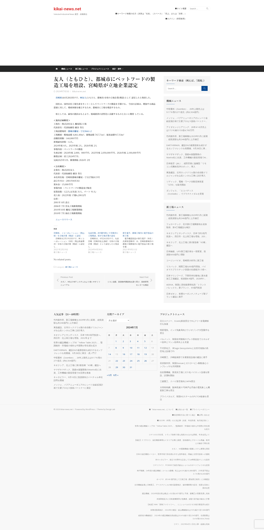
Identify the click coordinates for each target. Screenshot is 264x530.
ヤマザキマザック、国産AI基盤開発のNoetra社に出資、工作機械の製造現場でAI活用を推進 (186, 156)
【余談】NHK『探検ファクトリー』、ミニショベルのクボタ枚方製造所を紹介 (178, 504)
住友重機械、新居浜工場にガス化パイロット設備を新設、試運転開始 (184, 374)
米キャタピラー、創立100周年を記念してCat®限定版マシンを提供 (182, 459)
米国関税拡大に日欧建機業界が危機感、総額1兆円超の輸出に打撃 (183, 499)
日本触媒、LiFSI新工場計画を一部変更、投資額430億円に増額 (186, 253)
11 (138, 347)
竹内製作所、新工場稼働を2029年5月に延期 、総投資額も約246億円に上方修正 (187, 138)
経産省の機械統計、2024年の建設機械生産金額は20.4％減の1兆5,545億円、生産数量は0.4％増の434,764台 (174, 517)
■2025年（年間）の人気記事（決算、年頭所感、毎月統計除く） (183, 420)
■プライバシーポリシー (200, 409)
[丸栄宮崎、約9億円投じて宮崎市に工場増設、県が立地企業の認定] (105, 243)
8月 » (115, 375)
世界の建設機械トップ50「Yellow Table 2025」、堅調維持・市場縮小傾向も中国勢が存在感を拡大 (172, 427)
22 (117, 360)
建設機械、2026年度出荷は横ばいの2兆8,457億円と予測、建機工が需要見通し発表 (176, 493)
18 (138, 354)
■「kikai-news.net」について (161, 409)
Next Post (127, 281)
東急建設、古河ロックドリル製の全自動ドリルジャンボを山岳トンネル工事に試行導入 (187, 174)
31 (131, 367)
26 (145, 360)
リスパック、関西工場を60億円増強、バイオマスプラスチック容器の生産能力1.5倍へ (186, 268)
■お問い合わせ (203, 415)
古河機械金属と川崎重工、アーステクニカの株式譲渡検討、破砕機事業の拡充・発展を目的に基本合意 (172, 486)
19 (145, 354)
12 (145, 347)
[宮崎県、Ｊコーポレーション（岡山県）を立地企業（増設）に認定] (71, 243)
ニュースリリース (64, 220)
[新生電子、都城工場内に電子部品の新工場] (140, 243)
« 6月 (109, 375)
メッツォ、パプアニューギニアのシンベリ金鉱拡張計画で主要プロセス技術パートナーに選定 (187, 120)
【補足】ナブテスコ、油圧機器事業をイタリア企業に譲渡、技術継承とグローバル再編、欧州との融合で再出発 (172, 441)
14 (109, 354)
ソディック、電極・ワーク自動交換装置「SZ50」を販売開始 (185, 183)
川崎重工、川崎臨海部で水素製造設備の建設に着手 (183, 357)
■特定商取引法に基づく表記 (183, 415)
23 (124, 360)
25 (138, 360)
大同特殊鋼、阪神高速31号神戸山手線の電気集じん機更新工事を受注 (185, 389)
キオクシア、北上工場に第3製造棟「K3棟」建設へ (186, 244)
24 (131, 360)
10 (131, 347)
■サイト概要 (180, 8)
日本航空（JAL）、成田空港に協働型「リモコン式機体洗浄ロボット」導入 (186, 165)
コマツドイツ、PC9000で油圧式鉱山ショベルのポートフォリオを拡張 (181, 465)
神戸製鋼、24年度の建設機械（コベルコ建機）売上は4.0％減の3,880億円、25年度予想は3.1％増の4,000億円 (173, 472)
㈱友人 (83, 98)
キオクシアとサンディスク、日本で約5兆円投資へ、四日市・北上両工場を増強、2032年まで (186, 235)
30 (124, 367)
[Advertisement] (132, 45)
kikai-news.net (67, 8)
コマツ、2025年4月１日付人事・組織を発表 (192, 524)
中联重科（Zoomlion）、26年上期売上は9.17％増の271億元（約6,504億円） (185, 110)
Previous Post (80, 281)
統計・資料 (116, 69)
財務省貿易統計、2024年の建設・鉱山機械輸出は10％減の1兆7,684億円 (180, 510)
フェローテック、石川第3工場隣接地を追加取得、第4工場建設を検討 (186, 226)
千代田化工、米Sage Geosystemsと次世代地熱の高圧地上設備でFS (184, 350)
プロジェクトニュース (100, 69)
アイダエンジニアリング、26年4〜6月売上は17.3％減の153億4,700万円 (186, 129)
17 (131, 354)
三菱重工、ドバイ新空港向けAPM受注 (177, 381)
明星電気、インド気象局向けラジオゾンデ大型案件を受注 (184, 331)
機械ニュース (66, 69)
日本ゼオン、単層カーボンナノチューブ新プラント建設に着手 (187, 295)
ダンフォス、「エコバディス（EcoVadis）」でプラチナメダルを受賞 (185, 192)
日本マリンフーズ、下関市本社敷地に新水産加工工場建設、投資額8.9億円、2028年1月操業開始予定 (187, 277)
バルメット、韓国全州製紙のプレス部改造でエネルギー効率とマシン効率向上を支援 (184, 341)
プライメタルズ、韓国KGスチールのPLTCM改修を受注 (184, 398)
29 (117, 367)
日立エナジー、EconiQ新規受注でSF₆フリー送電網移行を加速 (184, 322)
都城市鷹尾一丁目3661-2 (80, 131)
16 (124, 354)
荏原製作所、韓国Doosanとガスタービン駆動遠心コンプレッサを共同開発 (184, 365)
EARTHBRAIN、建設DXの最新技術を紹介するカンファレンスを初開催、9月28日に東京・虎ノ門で (186, 147)
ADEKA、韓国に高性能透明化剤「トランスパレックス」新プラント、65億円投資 (186, 286)
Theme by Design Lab (106, 409)
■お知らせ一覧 (182, 409)
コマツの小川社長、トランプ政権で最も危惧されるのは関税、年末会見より (179, 434)
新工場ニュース (81, 69)
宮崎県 (59, 98)
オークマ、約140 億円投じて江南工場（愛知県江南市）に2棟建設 (183, 479)
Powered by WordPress (85, 409)
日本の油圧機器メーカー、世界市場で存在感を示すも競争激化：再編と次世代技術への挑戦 (173, 454)
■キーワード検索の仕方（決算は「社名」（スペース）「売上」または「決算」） (150, 13)
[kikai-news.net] (57, 69)
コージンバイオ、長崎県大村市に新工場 (185, 260)
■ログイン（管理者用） (175, 18)
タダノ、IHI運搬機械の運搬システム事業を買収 (191, 449)
